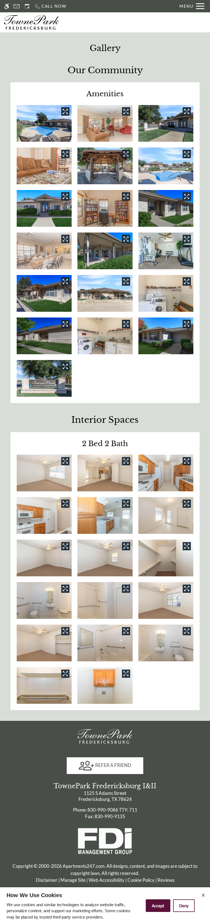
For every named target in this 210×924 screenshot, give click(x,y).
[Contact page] (16, 6)
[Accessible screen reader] (6, 6)
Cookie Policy (140, 880)
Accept (158, 905)
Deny (184, 905)
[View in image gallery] (65, 111)
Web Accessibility (106, 880)
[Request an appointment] (27, 6)
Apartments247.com (83, 866)
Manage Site (73, 880)
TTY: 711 (105, 810)
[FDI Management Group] (105, 840)
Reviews (166, 880)
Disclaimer (46, 880)
